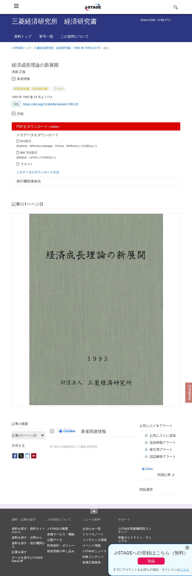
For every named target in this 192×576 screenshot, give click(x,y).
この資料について (75, 36)
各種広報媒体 (91, 562)
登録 (151, 561)
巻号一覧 (46, 36)
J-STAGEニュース (94, 551)
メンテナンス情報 (94, 540)
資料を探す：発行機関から (28, 544)
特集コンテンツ (93, 556)
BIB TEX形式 (28, 152)
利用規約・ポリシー (60, 545)
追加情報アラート (163, 442)
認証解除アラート (163, 456)
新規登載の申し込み (60, 551)
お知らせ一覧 (91, 528)
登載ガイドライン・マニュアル (134, 539)
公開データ (54, 540)
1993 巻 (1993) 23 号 (87, 48)
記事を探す (19, 552)
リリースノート (93, 534)
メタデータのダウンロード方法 (37, 172)
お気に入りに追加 (163, 435)
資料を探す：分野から (27, 537)
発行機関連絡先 (28, 181)
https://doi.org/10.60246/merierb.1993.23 (50, 104)
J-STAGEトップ (21, 48)
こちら (184, 569)
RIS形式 (25, 141)
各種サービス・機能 (60, 534)
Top (94, 511)
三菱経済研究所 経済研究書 (52, 48)
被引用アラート (161, 449)
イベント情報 (91, 545)
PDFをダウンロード (37, 126)
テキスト (27, 164)
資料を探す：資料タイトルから (28, 530)
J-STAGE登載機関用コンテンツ (134, 530)
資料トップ (23, 36)
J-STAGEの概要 (57, 528)
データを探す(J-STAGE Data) (27, 559)
